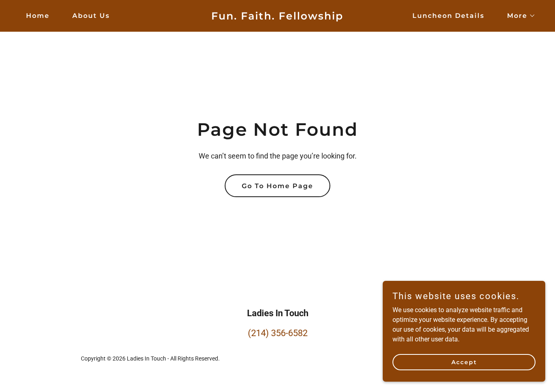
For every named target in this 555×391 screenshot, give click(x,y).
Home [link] (38, 16)
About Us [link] (91, 16)
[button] (518, 16)
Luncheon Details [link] (448, 16)
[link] (277, 17)
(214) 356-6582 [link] (278, 333)
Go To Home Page (277, 186)
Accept (464, 361)
